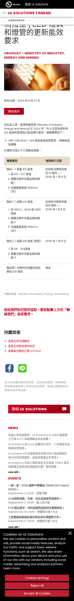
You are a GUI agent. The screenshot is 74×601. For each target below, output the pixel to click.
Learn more (11, 568)
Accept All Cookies (37, 593)
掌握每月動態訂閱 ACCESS (24, 351)
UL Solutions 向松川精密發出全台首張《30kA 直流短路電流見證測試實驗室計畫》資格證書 (38, 465)
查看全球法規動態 (19, 341)
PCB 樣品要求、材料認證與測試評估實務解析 (35, 508)
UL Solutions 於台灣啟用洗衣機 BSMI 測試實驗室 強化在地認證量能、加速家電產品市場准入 (38, 455)
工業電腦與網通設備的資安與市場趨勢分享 (33, 517)
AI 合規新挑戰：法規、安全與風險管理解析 (33, 499)
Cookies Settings (37, 578)
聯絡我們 (14, 111)
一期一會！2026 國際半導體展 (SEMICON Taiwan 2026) (38, 487)
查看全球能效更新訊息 (21, 346)
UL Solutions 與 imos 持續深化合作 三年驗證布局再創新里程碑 (39, 446)
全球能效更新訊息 (16, 20)
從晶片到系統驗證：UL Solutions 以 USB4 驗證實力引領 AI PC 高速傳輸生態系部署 (37, 437)
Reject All (37, 585)
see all (13, 472)
